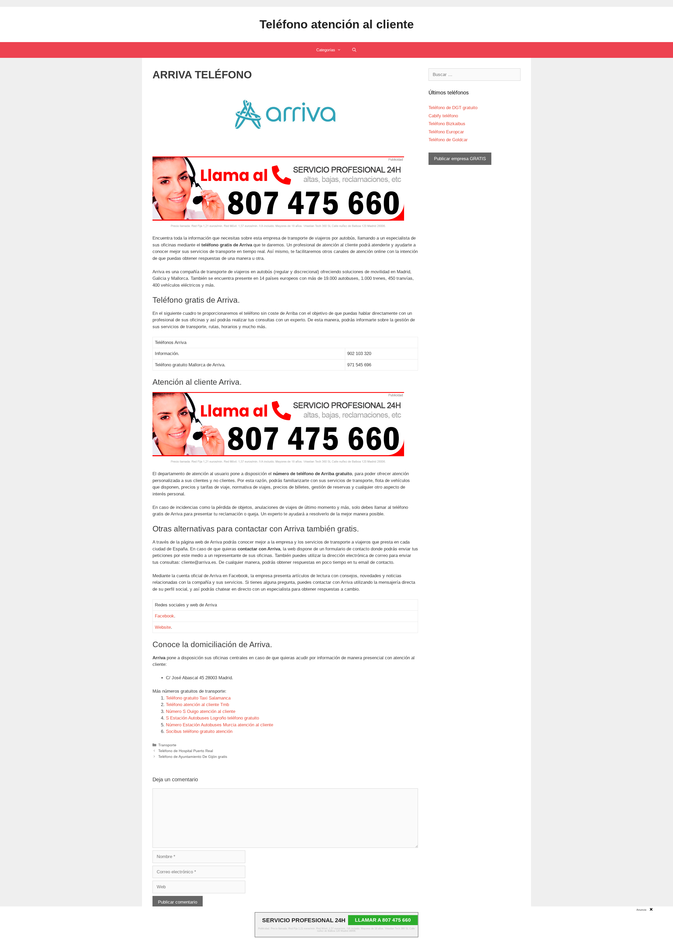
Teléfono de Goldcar (448, 139)
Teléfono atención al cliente (336, 24)
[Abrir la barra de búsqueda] (354, 50)
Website (163, 627)
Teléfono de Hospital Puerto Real (185, 751)
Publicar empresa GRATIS (460, 158)
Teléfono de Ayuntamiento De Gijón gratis (192, 756)
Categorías (325, 50)
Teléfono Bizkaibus (447, 123)
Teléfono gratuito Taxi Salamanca (198, 698)
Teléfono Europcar (446, 131)
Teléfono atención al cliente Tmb (197, 704)
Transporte (167, 745)
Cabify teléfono (443, 115)
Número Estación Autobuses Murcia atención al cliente (219, 724)
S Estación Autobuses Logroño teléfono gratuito (212, 718)
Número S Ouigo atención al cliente (200, 711)
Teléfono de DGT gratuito (453, 107)
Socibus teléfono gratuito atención (199, 731)
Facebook (164, 615)
